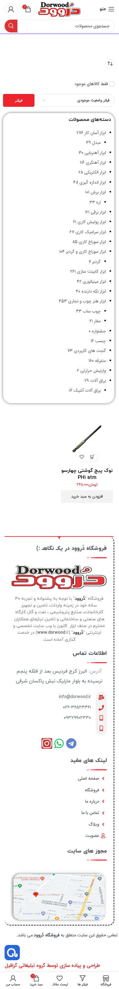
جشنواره (99, 331)
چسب (100, 341)
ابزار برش (98, 192)
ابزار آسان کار (95, 132)
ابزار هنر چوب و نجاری (87, 301)
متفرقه (100, 360)
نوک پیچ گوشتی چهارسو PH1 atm (87, 474)
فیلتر (18, 100)
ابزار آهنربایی (95, 152)
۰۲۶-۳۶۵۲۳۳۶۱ (77, 707)
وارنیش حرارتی (93, 370)
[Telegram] (71, 743)
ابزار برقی (98, 212)
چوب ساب (92, 311)
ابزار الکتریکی (95, 172)
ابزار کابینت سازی (91, 271)
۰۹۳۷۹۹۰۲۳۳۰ (77, 718)
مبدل (96, 142)
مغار (97, 321)
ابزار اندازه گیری (92, 182)
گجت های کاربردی (90, 350)
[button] (92, 456)
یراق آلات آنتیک (87, 390)
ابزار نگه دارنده (93, 291)
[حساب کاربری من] (11, 9)
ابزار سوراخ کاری (92, 241)
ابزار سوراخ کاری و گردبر (86, 251)
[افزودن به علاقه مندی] (81, 456)
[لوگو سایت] (59, 9)
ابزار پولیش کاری (92, 221)
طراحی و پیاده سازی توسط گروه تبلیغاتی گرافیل (52, 965)
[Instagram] (46, 743)
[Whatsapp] (59, 743)
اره (98, 202)
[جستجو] (11, 26)
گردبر (96, 261)
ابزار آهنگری (96, 162)
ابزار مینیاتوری (94, 281)
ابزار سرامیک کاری (90, 232)
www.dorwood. (51, 633)
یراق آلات (98, 380)
